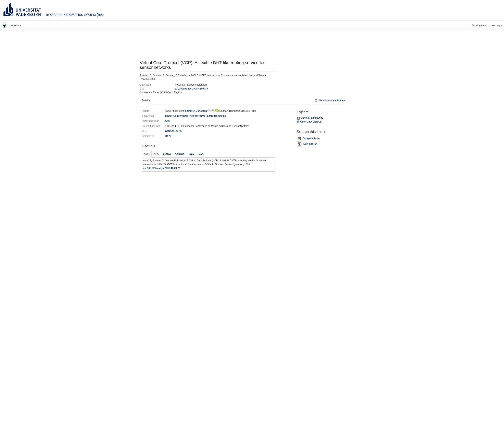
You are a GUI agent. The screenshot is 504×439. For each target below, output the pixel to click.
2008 (167, 121)
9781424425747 (174, 131)
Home (17, 25)
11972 (168, 136)
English (480, 25)
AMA (146, 153)
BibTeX (167, 153)
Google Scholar (311, 138)
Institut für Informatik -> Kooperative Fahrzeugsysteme (195, 115)
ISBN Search (310, 144)
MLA (201, 153)
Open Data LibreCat (311, 121)
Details (146, 100)
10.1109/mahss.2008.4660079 (191, 88)
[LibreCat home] (4, 25)
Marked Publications (311, 117)
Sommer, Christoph (199, 111)
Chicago (179, 153)
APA (156, 153)
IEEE (191, 153)
